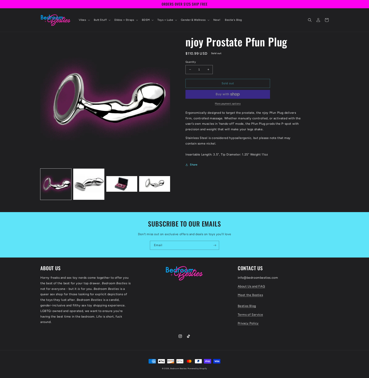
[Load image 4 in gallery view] (154, 184)
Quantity (190, 61)
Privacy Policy (248, 323)
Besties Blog (247, 306)
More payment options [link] (228, 103)
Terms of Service (250, 314)
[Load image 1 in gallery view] (55, 184)
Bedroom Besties (178, 368)
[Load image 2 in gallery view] (88, 184)
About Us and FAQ (251, 286)
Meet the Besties (250, 295)
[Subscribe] (214, 245)
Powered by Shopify (197, 368)
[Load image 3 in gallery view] (121, 184)
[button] (83, 20)
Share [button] (194, 164)
